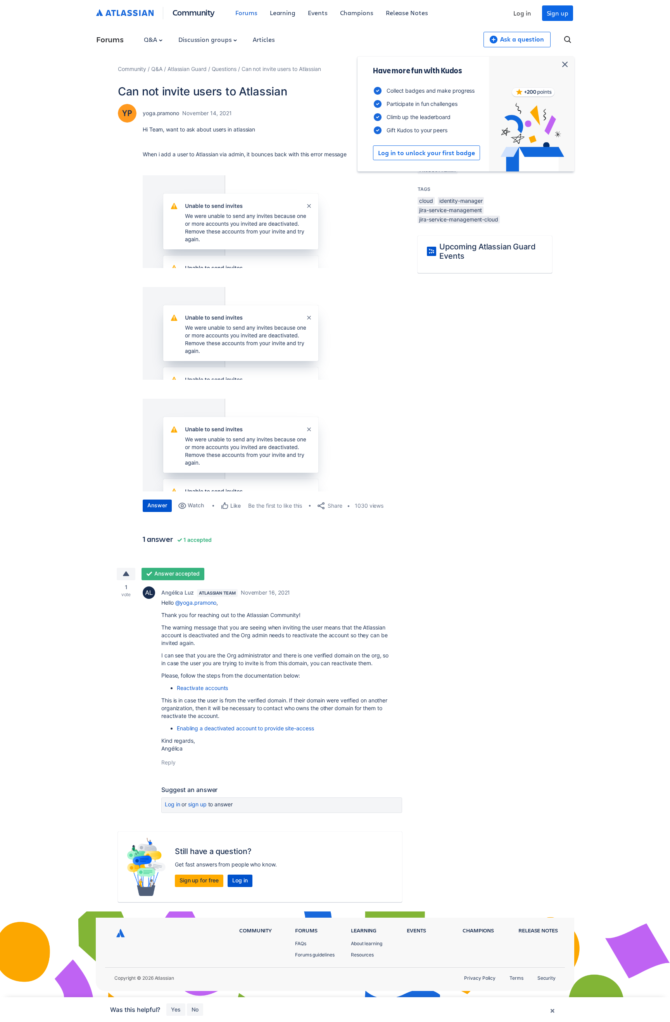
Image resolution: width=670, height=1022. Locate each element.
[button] (248, 221)
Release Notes (407, 13)
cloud (426, 200)
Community (194, 12)
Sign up (557, 13)
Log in (522, 13)
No (195, 1009)
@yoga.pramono (196, 602)
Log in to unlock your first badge (426, 153)
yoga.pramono (161, 113)
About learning (366, 943)
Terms (516, 978)
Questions (224, 69)
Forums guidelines (315, 955)
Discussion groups (205, 39)
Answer (157, 505)
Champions (356, 13)
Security (546, 978)
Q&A (151, 39)
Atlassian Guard (187, 69)
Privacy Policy (480, 978)
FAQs (300, 943)
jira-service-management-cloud (458, 219)
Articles (264, 39)
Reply (168, 762)
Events (318, 13)
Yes (176, 1009)
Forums (246, 13)
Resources (362, 955)
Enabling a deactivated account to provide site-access (245, 728)
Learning (282, 13)
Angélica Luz (177, 592)
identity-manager (461, 200)
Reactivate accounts (202, 688)
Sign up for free (199, 880)
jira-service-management (450, 210)
